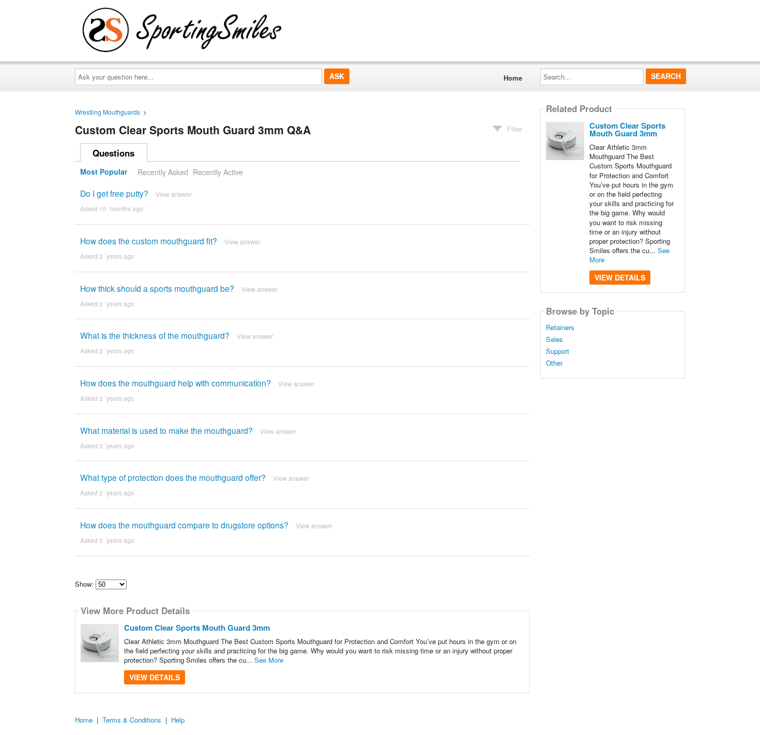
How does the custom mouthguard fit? (148, 240)
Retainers (560, 327)
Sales (554, 339)
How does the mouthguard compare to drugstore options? (184, 524)
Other (554, 363)
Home (513, 78)
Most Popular (103, 172)
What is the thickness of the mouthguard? (155, 335)
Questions (113, 153)
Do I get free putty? (114, 193)
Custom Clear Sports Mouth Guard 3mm (197, 627)
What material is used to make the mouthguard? (166, 430)
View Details (154, 677)
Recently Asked (163, 172)
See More (268, 660)
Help (178, 720)
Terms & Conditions (131, 720)
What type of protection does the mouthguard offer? (173, 477)
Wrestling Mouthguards (107, 111)
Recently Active (218, 172)
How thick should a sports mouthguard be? (157, 288)
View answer (174, 194)
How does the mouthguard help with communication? (175, 382)
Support (557, 351)
